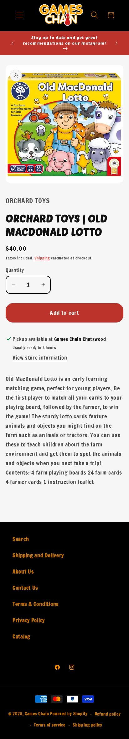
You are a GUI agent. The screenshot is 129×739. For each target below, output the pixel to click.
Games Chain (37, 714)
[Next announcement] (116, 43)
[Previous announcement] (12, 43)
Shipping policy (87, 725)
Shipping (42, 258)
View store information (40, 358)
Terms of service (49, 725)
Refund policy (108, 714)
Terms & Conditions (36, 604)
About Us (23, 571)
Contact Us (25, 588)
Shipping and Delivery (38, 555)
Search (21, 539)
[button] (19, 15)
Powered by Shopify (68, 714)
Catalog (21, 636)
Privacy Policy (29, 620)
